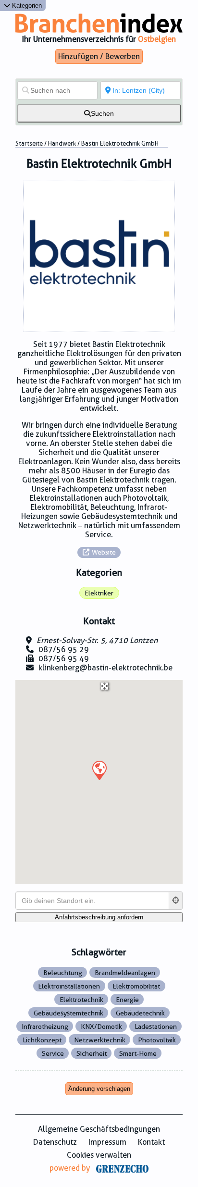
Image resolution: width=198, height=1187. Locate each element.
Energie (127, 999)
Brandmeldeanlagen (125, 973)
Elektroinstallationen (69, 986)
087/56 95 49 (63, 658)
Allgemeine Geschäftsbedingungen (99, 1129)
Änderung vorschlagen (99, 1088)
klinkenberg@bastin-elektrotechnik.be (105, 667)
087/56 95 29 (63, 649)
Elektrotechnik (81, 999)
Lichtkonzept (42, 1040)
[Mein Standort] (176, 900)
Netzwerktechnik (99, 1040)
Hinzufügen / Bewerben (99, 56)
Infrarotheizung (45, 1026)
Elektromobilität (136, 986)
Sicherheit (91, 1053)
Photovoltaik (157, 1040)
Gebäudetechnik (140, 1013)
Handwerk (62, 143)
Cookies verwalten (99, 1155)
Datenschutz (55, 1142)
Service (53, 1053)
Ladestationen (156, 1026)
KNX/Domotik (101, 1026)
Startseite (29, 143)
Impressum (107, 1142)
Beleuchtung (62, 973)
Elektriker (99, 593)
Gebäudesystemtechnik (68, 1013)
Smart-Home (138, 1053)
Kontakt (151, 1142)
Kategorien (26, 5)
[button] (99, 770)
